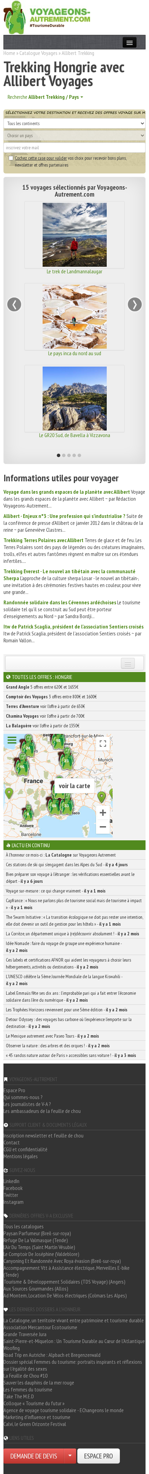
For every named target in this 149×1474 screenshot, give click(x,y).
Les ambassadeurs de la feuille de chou (42, 1110)
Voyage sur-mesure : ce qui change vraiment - (56, 891)
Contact (11, 1142)
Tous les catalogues (23, 1226)
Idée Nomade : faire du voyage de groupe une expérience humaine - (64, 946)
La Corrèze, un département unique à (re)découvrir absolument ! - (72, 933)
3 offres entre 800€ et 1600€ (51, 696)
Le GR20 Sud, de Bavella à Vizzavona (74, 435)
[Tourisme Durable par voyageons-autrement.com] (46, 16)
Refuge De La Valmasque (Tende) (35, 1240)
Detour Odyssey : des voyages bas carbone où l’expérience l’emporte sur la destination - (69, 1022)
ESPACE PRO (98, 1456)
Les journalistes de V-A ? (27, 1103)
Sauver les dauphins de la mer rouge (38, 1382)
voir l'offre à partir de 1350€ (42, 725)
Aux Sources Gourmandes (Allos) (35, 1288)
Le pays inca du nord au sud (74, 353)
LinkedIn (11, 1181)
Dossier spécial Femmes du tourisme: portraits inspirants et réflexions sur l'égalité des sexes (72, 1365)
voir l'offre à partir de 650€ (45, 706)
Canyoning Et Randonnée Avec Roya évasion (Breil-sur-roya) (62, 1260)
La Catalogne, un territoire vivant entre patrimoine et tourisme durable (73, 1320)
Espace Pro (14, 1090)
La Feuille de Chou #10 (25, 1375)
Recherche (43, 96)
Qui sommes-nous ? (23, 1097)
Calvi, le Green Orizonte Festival (34, 1423)
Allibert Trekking (78, 52)
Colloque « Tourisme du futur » (33, 1403)
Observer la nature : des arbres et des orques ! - (58, 1045)
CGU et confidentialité (25, 1149)
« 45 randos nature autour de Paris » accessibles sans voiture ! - (71, 1055)
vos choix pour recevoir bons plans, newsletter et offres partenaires (70, 161)
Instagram (13, 1201)
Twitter (10, 1194)
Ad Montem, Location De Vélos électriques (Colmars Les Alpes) (65, 1295)
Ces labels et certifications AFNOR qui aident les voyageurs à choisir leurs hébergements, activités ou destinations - (68, 963)
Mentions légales (20, 1156)
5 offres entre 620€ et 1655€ (42, 687)
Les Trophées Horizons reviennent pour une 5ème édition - (67, 1010)
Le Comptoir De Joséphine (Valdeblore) (41, 1253)
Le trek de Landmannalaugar (74, 271)
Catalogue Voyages (38, 52)
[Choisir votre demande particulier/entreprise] (70, 1456)
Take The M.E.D (18, 1396)
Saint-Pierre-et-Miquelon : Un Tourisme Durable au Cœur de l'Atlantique (74, 1341)
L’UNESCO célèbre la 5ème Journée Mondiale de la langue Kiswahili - (64, 979)
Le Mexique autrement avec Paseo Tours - (52, 1036)
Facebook (13, 1187)
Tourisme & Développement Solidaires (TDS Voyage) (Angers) (64, 1281)
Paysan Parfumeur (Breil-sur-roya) (37, 1233)
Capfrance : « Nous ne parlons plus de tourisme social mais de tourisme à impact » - (74, 903)
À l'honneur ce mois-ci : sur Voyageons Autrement (61, 855)
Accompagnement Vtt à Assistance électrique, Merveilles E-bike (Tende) (66, 1271)
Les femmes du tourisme (27, 1389)
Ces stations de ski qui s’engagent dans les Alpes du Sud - (67, 864)
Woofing (11, 1347)
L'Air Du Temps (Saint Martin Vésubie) (39, 1247)
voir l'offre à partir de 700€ (45, 716)
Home (9, 52)
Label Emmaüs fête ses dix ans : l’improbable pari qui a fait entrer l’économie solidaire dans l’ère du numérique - (71, 996)
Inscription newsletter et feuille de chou (43, 1135)
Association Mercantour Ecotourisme (40, 1327)
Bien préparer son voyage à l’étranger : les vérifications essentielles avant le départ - (70, 877)
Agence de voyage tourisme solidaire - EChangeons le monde (63, 1410)
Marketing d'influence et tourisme (36, 1417)
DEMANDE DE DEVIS (33, 1456)
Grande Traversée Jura (24, 1334)
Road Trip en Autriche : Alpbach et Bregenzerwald (51, 1354)
